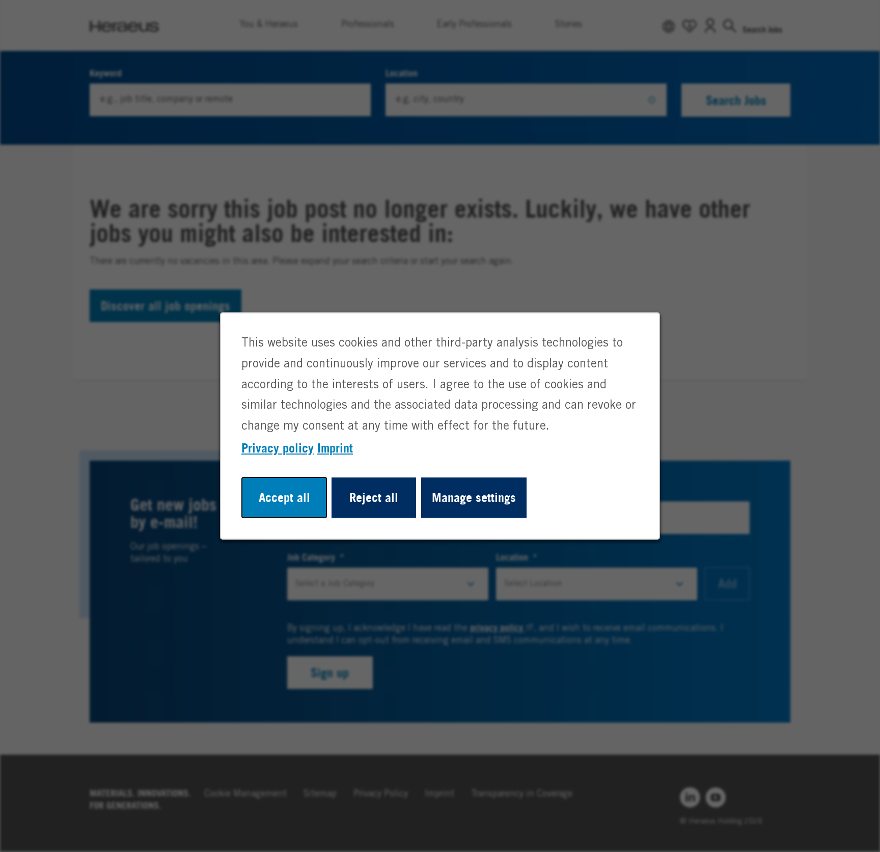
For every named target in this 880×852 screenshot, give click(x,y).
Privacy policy (277, 448)
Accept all (284, 497)
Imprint (335, 448)
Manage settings (474, 497)
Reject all (373, 497)
